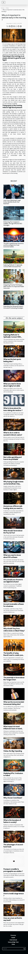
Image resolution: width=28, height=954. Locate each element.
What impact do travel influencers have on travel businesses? (12, 728)
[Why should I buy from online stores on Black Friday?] (14, 620)
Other (7, 8)
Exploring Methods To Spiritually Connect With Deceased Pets (12, 265)
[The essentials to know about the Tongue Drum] (14, 669)
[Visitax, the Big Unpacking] (14, 743)
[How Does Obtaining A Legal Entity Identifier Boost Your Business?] (13, 192)
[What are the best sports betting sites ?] (14, 351)
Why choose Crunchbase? (12, 798)
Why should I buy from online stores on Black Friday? (14, 629)
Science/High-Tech (13, 942)
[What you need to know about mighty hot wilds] (14, 375)
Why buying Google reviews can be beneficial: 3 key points (13, 484)
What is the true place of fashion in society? (12, 821)
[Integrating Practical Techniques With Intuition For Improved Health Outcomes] (13, 276)
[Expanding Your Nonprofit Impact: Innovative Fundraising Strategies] (13, 298)
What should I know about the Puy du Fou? (12, 532)
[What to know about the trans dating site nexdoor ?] (14, 400)
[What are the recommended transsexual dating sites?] (14, 694)
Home (2, 8)
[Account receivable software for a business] (14, 596)
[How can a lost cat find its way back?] (14, 910)
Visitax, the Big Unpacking (12, 751)
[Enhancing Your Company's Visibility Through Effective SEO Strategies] (13, 213)
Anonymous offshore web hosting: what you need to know (12, 508)
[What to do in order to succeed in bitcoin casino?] (14, 424)
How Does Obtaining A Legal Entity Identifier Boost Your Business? (12, 201)
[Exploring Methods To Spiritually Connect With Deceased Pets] (13, 256)
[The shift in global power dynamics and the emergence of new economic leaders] (13, 235)
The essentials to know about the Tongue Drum (13, 678)
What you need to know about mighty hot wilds (12, 385)
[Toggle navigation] (3, 2)
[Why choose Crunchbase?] (14, 789)
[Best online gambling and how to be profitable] (14, 449)
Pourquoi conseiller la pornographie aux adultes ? (13, 870)
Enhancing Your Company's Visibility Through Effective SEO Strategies (12, 223)
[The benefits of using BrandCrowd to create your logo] (14, 645)
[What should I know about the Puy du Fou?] (14, 522)
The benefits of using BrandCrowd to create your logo (13, 655)
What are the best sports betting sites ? (12, 360)
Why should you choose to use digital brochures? (13, 581)
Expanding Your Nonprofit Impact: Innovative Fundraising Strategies (13, 307)
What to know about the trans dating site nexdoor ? (12, 409)
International (13, 940)
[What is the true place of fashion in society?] (14, 812)
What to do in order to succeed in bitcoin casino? (12, 434)
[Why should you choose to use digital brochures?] (14, 571)
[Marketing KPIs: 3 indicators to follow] (14, 765)
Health (13, 937)
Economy (13, 935)
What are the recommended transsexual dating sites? (13, 703)
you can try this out (11, 71)
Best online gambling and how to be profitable (12, 458)
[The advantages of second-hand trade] (14, 836)
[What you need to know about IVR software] (14, 547)
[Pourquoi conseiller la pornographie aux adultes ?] (14, 861)
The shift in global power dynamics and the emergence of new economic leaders (13, 245)
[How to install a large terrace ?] (14, 885)
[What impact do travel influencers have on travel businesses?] (14, 718)
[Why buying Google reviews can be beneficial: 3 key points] (14, 473)
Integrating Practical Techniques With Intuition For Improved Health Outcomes (13, 286)
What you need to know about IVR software (12, 556)
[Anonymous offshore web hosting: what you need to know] (14, 498)
